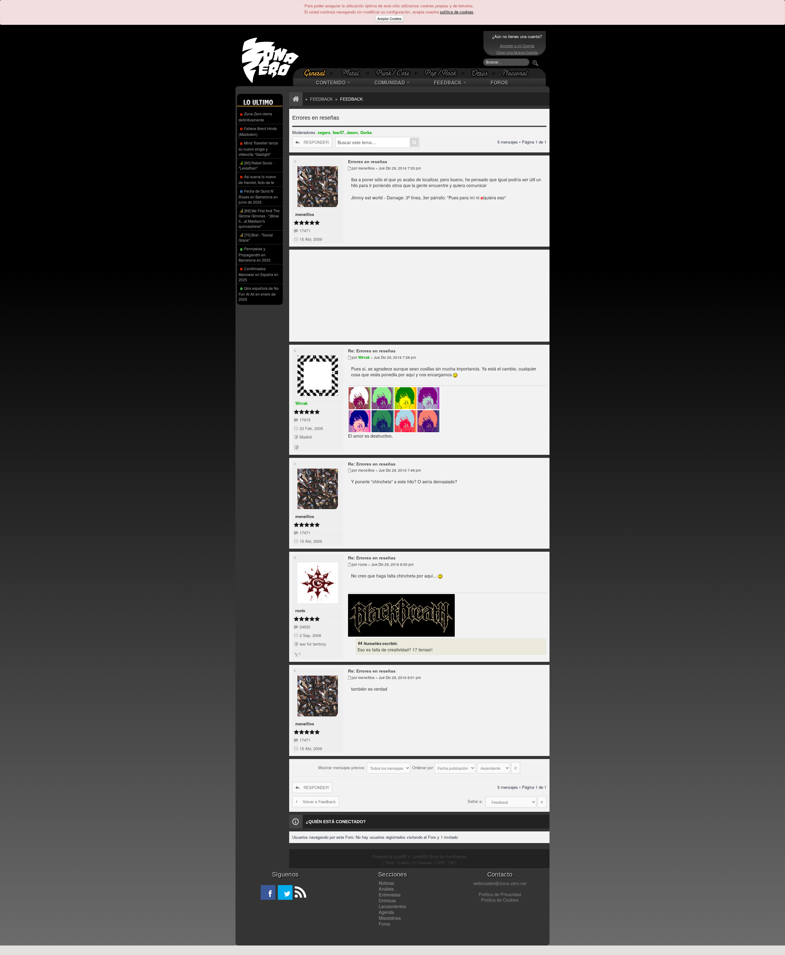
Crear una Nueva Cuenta (517, 52)
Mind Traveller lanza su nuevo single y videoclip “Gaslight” (258, 148)
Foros (384, 924)
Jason (352, 132)
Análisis (386, 889)
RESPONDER (316, 142)
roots (300, 610)
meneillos (304, 214)
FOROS (499, 82)
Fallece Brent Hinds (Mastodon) (258, 131)
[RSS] (300, 892)
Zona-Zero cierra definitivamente (255, 116)
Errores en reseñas (315, 118)
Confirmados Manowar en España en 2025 (258, 274)
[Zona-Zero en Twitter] (285, 892)
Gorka (366, 132)
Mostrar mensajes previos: (342, 767)
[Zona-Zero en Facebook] (268, 892)
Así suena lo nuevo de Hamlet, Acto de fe (257, 179)
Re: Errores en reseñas (372, 350)
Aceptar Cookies (389, 18)
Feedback (321, 99)
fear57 (338, 132)
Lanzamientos (392, 906)
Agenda (386, 912)
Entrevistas (389, 895)
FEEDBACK (448, 82)
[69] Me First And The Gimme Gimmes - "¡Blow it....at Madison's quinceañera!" (259, 218)
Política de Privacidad (500, 894)
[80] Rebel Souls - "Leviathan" (256, 165)
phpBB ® (402, 856)
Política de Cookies (500, 900)
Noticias (386, 883)
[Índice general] (295, 99)
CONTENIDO (331, 82)
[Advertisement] (391, 49)
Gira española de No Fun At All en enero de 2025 (259, 294)
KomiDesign (456, 856)
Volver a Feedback (319, 801)
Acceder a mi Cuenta (517, 45)
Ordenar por (423, 767)
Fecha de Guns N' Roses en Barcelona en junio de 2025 (258, 196)
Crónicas (387, 900)
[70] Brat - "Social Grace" (256, 237)
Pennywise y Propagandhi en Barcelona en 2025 (254, 254)
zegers (324, 132)
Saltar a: (475, 801)
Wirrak (301, 403)
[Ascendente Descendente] (499, 767)
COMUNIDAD (390, 82)
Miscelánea (390, 918)
